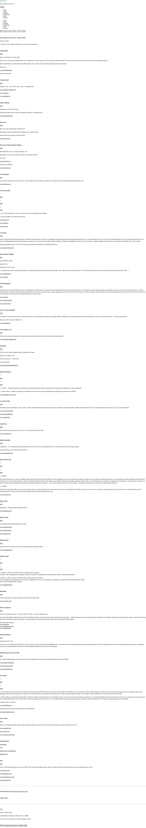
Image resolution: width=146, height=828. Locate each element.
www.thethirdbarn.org (6, 705)
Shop (4, 16)
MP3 (1, 54)
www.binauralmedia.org (6, 453)
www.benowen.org (5, 138)
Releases (5, 13)
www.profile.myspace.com (7, 777)
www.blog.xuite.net (5, 780)
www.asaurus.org (4, 731)
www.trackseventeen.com (7, 248)
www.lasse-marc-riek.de (6, 411)
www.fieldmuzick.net (5, 511)
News (5, 10)
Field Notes (6, 14)
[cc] (1, 809)
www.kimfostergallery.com (7, 712)
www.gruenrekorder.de (6, 414)
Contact (5, 17)
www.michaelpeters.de (6, 550)
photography (3, 744)
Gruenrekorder (3, 0)
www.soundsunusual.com (7, 626)
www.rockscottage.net (6, 527)
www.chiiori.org (4, 624)
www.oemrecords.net (5, 530)
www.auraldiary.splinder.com (8, 89)
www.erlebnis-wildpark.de (7, 662)
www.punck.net (4, 93)
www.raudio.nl (4, 277)
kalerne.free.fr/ (4, 754)
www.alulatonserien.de (6, 585)
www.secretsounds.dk (6, 300)
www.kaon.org (4, 226)
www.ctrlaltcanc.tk (5, 96)
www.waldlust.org (5, 417)
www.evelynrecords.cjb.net (7, 734)
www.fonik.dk (4, 297)
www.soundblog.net (5, 274)
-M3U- (6, 798)
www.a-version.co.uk (5, 601)
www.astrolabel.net (5, 323)
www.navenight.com (5, 433)
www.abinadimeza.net (6, 70)
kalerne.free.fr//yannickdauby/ (8, 751)
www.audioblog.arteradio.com (8, 339)
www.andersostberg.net (6, 116)
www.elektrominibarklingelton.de (9, 365)
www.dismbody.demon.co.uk (8, 394)
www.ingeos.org (4, 220)
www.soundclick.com (6, 773)
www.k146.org (4, 223)
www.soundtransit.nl (5, 628)
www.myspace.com (5, 168)
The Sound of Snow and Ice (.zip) (19, 791)
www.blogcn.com (5, 770)
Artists (5, 11)
